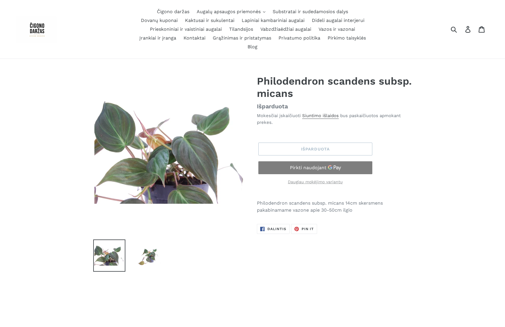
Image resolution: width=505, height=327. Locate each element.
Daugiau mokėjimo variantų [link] (315, 181)
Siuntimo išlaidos (320, 115)
